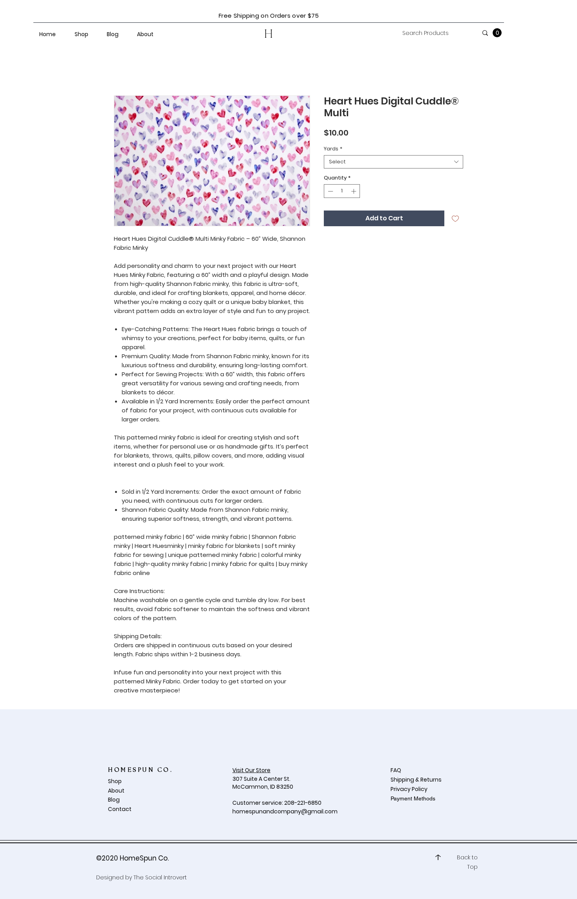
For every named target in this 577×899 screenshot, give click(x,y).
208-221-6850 (302, 803)
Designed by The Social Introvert (141, 877)
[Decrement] (329, 191)
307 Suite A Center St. (262, 779)
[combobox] (393, 161)
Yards (333, 149)
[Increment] (354, 191)
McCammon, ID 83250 (262, 787)
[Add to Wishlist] (455, 218)
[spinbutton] (342, 191)
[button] (497, 32)
